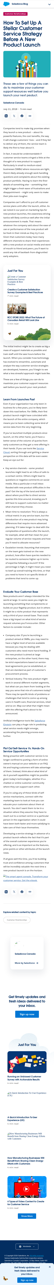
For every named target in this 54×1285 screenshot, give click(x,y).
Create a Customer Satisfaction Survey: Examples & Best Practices (25, 291)
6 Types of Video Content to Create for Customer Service (25, 1203)
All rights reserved (36, 1256)
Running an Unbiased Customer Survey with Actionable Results (24, 1078)
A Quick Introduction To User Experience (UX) (22, 1119)
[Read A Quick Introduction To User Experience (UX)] (27, 1103)
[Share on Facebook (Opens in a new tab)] (22, 116)
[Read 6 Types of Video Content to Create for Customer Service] (27, 1187)
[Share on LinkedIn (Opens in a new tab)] (6, 116)
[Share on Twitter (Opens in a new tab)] (14, 116)
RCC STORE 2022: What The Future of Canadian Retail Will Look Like (26, 319)
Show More (27, 1216)
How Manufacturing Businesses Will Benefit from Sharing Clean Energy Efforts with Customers (25, 1161)
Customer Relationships (15, 14)
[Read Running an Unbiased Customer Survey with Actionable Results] (27, 1062)
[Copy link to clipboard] (30, 116)
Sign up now (27, 1014)
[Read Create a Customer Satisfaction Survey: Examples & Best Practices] (16, 281)
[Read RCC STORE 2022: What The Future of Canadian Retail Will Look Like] (16, 308)
